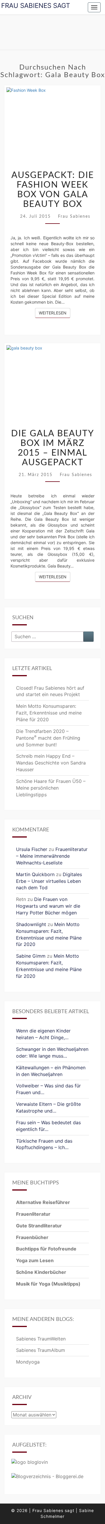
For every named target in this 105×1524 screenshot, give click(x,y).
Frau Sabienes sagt (35, 5)
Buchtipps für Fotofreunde (46, 1249)
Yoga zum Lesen (35, 1260)
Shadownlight (31, 924)
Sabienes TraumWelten (41, 1339)
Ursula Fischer (31, 849)
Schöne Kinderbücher (41, 1272)
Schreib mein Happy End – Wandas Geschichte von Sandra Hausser (51, 762)
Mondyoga (28, 1362)
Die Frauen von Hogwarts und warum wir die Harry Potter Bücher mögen (48, 906)
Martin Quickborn (35, 874)
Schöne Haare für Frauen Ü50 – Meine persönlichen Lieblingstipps (50, 788)
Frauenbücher (32, 1237)
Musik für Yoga (33, 1284)
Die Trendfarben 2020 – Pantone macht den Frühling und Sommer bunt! (48, 738)
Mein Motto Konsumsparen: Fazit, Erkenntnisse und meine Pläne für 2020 (49, 712)
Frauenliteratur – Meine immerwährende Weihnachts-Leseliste (52, 856)
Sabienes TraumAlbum (40, 1350)
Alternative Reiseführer (43, 1202)
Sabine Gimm (31, 956)
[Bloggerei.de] (47, 1478)
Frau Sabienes (74, 216)
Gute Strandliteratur (39, 1226)
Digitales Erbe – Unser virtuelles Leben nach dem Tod (49, 881)
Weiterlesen (54, 312)
